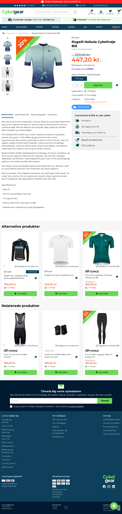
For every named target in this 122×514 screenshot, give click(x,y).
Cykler (4, 27)
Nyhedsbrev (58, 437)
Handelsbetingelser (111, 419)
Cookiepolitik (109, 430)
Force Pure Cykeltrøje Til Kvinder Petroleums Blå (98, 276)
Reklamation (8, 446)
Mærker (99, 27)
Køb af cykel (7, 467)
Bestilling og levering (8, 431)
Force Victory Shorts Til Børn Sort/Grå (15, 355)
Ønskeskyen (83, 107)
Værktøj (55, 27)
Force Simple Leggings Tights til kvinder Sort (98, 355)
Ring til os (86, 140)
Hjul (85, 27)
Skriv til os (97, 140)
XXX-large (79, 78)
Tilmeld (105, 400)
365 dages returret (6, 437)
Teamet (55, 427)
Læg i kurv (98, 85)
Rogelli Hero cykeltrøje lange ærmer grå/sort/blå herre (16, 277)
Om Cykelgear (59, 416)
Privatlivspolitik (110, 427)
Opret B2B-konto (111, 434)
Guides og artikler (7, 420)
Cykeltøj (71, 27)
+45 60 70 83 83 (6, 507)
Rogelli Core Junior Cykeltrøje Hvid (58, 275)
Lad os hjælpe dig (10, 416)
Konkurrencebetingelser (111, 423)
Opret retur (7, 442)
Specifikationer (22, 114)
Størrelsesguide (38, 114)
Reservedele (21, 27)
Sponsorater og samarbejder (59, 431)
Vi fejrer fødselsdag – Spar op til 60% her (63, 2)
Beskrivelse (7, 114)
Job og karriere (59, 419)
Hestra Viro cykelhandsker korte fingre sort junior (57, 355)
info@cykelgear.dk (7, 508)
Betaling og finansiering (7, 451)
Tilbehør (39, 27)
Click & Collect (8, 463)
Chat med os (88, 145)
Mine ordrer (7, 426)
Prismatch (52, 114)
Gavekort (6, 460)
